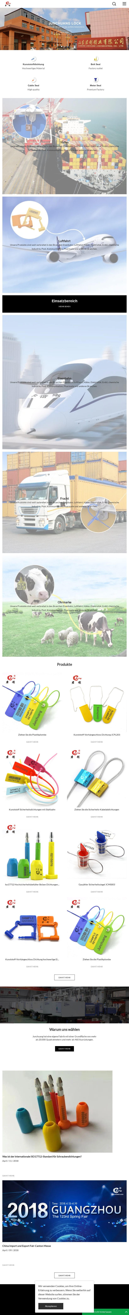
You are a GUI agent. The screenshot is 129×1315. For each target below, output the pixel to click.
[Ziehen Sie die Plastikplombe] (32, 702)
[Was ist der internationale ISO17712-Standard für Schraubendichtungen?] (64, 1112)
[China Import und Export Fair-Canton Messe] (64, 1211)
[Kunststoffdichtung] (33, 58)
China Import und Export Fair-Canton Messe (26, 1245)
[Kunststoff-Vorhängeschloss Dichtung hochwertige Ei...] (32, 927)
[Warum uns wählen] (64, 1005)
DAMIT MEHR (32, 742)
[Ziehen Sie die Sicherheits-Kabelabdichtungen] (97, 777)
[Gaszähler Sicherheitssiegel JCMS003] (97, 852)
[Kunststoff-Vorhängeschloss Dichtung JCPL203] (97, 702)
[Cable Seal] (33, 80)
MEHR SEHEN (64, 306)
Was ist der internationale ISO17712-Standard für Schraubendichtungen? (41, 1156)
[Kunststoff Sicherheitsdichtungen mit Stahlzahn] (32, 777)
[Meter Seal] (95, 80)
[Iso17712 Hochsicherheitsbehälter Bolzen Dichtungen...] (32, 852)
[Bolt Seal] (95, 58)
